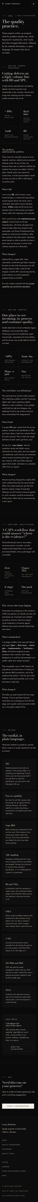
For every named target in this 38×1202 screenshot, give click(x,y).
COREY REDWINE (12, 4)
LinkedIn (5, 1167)
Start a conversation (18, 1106)
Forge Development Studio (14, 1171)
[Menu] (33, 3)
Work (4, 1140)
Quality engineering (11, 1145)
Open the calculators (17, 1048)
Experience (7, 1149)
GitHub (5, 1162)
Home (10, 16)
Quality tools (8, 1154)
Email (4, 1176)
